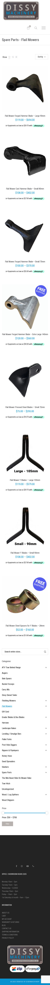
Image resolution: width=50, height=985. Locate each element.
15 (13, 57)
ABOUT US (5, 913)
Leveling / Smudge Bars (11, 734)
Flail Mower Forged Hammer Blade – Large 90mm (25, 116)
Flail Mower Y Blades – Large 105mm (25, 480)
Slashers (5, 767)
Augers (5, 673)
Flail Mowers (7, 706)
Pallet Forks (7, 739)
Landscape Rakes (9, 728)
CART (4, 916)
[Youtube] (28, 866)
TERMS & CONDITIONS (10, 935)
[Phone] (33, 866)
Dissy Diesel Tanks (9, 695)
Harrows (5, 723)
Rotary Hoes (7, 756)
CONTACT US (6, 928)
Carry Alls (5, 689)
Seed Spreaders (8, 761)
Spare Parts (7, 772)
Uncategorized (8, 789)
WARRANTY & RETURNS (10, 922)
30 (16, 57)
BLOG (4, 925)
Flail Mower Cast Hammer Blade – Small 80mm (25, 189)
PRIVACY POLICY (8, 938)
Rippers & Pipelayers (10, 750)
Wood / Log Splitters (10, 794)
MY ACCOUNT (7, 919)
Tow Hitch (6, 783)
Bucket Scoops (8, 684)
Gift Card (5, 711)
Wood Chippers (8, 800)
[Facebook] (16, 866)
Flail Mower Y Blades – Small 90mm (25, 553)
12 (9, 57)
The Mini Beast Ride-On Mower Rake (16, 778)
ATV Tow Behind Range (11, 667)
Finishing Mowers (9, 700)
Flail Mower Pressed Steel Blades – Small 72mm (25, 407)
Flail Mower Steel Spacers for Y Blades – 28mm (25, 625)
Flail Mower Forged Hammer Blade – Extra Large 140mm (25, 334)
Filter (7, 824)
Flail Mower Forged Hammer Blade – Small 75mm (25, 261)
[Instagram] (22, 866)
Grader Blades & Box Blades (13, 717)
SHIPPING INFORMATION (10, 932)
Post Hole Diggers (9, 745)
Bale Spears (7, 678)
